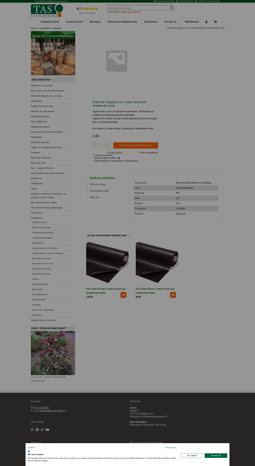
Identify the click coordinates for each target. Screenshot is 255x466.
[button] (32, 447)
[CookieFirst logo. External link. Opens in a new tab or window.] (29, 451)
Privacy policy (170, 448)
